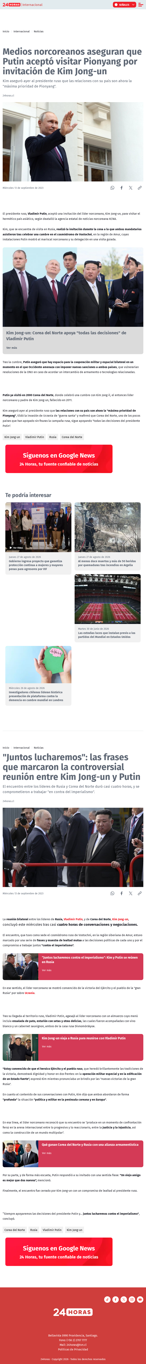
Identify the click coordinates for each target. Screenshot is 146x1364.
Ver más (11, 347)
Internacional (22, 31)
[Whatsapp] (112, 187)
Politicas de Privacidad (73, 1349)
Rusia (52, 437)
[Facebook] (121, 187)
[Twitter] (130, 187)
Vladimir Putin (34, 437)
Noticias (38, 31)
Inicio (6, 31)
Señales (124, 5)
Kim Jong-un (12, 437)
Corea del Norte (72, 437)
